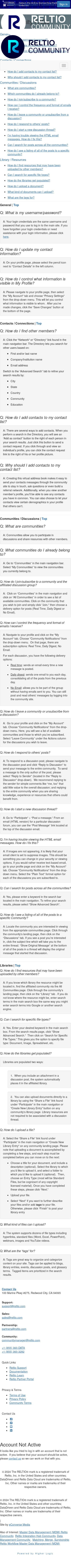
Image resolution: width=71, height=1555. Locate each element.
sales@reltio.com (12, 1317)
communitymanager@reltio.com (21, 1340)
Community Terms (20, 1403)
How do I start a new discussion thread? (31, 129)
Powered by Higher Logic (35, 1553)
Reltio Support (18, 1368)
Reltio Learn (31, 4)
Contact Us (48, 4)
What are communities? (22, 88)
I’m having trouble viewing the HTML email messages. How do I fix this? (33, 137)
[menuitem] (15, 3)
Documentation (18, 1371)
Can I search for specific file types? (28, 175)
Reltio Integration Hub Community (35, 1536)
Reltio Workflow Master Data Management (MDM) (30, 1543)
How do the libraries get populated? (29, 180)
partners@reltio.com (14, 1329)
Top (16, 205)
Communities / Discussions (18, 82)
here (6, 237)
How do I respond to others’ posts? (28, 124)
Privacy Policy (17, 1399)
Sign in (63, 4)
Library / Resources (13, 159)
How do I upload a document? (26, 186)
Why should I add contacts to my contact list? (35, 77)
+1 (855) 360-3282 (13, 1351)
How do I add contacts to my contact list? (32, 71)
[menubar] (32, 3)
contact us (15, 1458)
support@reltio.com (13, 1306)
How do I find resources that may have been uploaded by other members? (34, 167)
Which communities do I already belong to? (33, 93)
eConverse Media (19, 1524)
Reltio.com (14, 4)
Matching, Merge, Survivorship (51, 1540)
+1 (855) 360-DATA (13, 1348)
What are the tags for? (21, 197)
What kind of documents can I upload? (31, 192)
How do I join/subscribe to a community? (32, 99)
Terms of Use (17, 1395)
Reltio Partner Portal (21, 1379)
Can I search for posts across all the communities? (38, 145)
